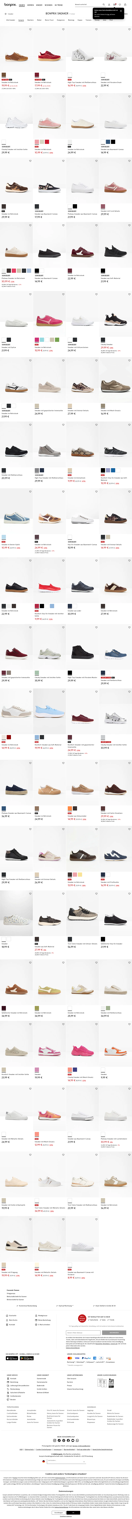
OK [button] (73, 1513)
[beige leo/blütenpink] (37, 874)
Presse (69, 1385)
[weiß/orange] (103, 1070)
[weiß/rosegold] (37, 1200)
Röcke (29, 1416)
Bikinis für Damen (113, 1413)
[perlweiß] (4, 737)
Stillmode (70, 1422)
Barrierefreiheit (69, 1449)
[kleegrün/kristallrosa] (57, 340)
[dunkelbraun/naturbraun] (4, 206)
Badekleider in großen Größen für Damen (115, 1420)
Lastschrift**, (101, 1362)
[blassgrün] (108, 1008)
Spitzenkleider (12, 1416)
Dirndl (109, 1410)
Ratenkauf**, (81, 1362)
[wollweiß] (70, 142)
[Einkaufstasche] (125, 4)
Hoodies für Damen (94, 1413)
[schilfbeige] (103, 406)
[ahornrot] (70, 737)
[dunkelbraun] (9, 271)
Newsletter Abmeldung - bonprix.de (106, 1344)
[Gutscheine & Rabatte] (114, 4)
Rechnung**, (71, 1362)
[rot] (37, 606)
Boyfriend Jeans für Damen (53, 1417)
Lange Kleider (11, 1422)
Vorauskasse (110, 1362)
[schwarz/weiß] (24, 271)
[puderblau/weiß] (29, 271)
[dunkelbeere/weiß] (70, 271)
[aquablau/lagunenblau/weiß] (42, 340)
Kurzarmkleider (12, 1419)
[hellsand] (37, 406)
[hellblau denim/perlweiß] (4, 537)
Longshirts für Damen (95, 1416)
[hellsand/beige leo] (108, 537)
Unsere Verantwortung (75, 1389)
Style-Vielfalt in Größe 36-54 (105, 1306)
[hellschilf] (37, 673)
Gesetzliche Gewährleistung (103, 1449)
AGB (21, 1449)
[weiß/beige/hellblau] (108, 874)
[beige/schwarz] (4, 1265)
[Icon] (30, 29)
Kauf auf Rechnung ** (66, 1306)
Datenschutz (29, 1449)
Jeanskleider (31, 1419)
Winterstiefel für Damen (15, 1300)
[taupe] (9, 673)
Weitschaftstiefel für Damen (17, 1296)
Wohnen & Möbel (43, 1393)
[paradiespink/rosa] (14, 271)
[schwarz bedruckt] (70, 673)
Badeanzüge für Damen (115, 1424)
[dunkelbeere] (4, 673)
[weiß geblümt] (103, 75)
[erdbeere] (47, 142)
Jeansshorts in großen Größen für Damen (55, 1422)
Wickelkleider (31, 1413)
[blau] (113, 470)
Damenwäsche (42, 1382)
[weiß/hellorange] (47, 340)
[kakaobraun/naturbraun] (37, 537)
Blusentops (91, 1419)
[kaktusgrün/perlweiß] (37, 1008)
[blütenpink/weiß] (37, 1070)
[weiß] (70, 75)
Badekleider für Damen (115, 1416)
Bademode (40, 1386)
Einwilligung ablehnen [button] (66, 1516)
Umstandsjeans (72, 1413)
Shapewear (91, 1422)
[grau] (37, 470)
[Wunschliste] (120, 4)
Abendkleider (11, 1410)
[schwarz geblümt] (37, 206)
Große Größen (42, 1389)
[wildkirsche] (37, 75)
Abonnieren (114, 1333)
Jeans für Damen (33, 1422)
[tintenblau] (75, 1070)
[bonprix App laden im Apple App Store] (12, 1358)
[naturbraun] (37, 808)
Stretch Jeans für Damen (75, 1410)
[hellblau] (52, 606)
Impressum (58, 1449)
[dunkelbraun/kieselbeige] (103, 606)
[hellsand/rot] (19, 271)
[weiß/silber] (4, 1134)
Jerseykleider (31, 1410)
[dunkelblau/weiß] (103, 874)
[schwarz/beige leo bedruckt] (103, 537)
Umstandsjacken (73, 1416)
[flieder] (108, 470)
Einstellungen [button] (59, 1513)
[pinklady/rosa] (37, 340)
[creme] (37, 1265)
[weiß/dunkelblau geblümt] (4, 939)
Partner (15, 1478)
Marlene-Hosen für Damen (53, 1426)
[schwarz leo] (70, 939)
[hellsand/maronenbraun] (52, 340)
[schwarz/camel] (103, 340)
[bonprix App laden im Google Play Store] (27, 1358)
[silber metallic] (103, 737)
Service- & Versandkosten (81, 1446)
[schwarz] (113, 142)
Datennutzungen (60, 1478)
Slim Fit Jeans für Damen (55, 1410)
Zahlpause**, (91, 1362)
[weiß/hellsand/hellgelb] (70, 1008)
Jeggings (90, 1410)
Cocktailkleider (12, 1413)
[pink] (70, 1070)
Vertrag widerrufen (83, 1449)
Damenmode (41, 1379)
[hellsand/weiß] (103, 1200)
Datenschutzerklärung (61, 1507)
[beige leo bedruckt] (70, 406)
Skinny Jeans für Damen (55, 1413)
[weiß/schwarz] (4, 406)
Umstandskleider (73, 1419)
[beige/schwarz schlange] (70, 470)
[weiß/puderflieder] (14, 406)
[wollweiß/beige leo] (4, 271)
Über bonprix (71, 1378)
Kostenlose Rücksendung (28, 1306)
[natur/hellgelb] (42, 142)
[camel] (70, 808)
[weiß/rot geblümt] (9, 939)
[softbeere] (103, 206)
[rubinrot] (9, 737)
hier (15, 1484)
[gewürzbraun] (4, 75)
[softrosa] (37, 142)
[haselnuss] (4, 1008)
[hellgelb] (80, 874)
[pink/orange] (37, 1134)
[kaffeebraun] (103, 808)
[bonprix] (10, 5)
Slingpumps (11, 1293)
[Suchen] (103, 4)
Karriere (70, 1382)
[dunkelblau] (108, 142)
